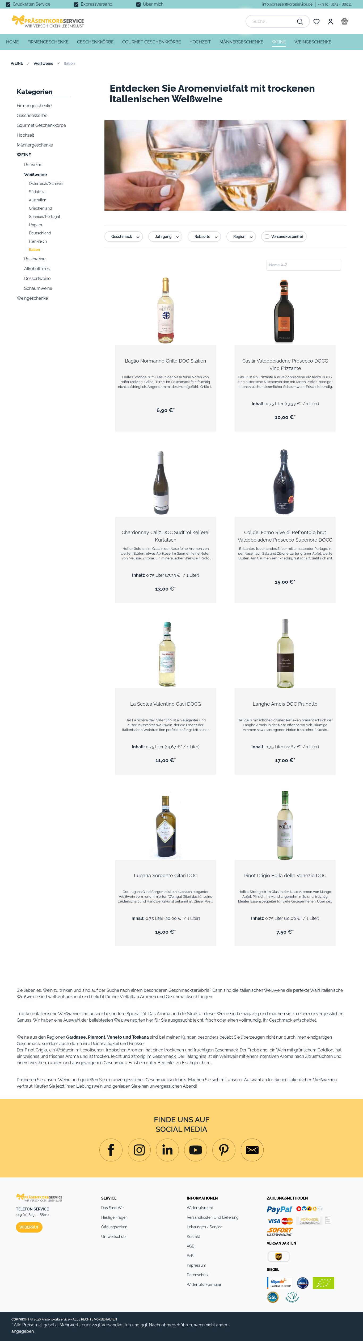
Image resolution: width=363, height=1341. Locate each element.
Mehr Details (168, 330)
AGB (190, 1246)
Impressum (196, 1265)
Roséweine (34, 258)
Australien (37, 200)
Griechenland (40, 208)
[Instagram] (110, 1150)
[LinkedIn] (167, 1150)
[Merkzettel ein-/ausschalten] (208, 285)
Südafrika (37, 192)
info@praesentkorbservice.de (287, 4)
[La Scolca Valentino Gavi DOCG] (165, 653)
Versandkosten (116, 1324)
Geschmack (122, 236)
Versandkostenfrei (287, 236)
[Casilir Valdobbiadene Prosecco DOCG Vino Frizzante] (285, 310)
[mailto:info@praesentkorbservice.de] (252, 1150)
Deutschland (40, 233)
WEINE (24, 154)
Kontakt (193, 1236)
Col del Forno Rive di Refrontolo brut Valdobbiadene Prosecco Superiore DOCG (285, 536)
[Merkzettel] (316, 21)
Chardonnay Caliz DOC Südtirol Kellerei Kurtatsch (165, 536)
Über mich (153, 4)
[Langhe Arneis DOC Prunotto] (285, 653)
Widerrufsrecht (200, 1208)
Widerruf (29, 1227)
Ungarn (35, 225)
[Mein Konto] (330, 21)
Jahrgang (163, 236)
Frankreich (38, 241)
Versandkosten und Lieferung (213, 1217)
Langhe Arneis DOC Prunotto (285, 704)
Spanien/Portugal (44, 216)
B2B (190, 1256)
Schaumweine (38, 288)
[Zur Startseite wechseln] (47, 21)
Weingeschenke (32, 298)
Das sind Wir (112, 1208)
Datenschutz (198, 1275)
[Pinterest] (223, 1150)
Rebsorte (203, 236)
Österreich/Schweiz (46, 183)
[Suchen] (300, 21)
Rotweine (33, 164)
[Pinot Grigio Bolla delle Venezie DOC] (285, 825)
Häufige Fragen (114, 1217)
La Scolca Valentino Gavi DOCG (165, 704)
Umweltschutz (113, 1236)
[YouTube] (195, 1150)
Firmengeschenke (34, 105)
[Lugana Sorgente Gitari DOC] (165, 825)
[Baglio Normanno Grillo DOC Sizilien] (165, 310)
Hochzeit (25, 135)
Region (239, 236)
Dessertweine (37, 278)
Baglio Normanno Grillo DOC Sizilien (165, 361)
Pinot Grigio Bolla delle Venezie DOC (285, 875)
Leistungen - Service (204, 1227)
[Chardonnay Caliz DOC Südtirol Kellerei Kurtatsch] (165, 482)
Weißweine (35, 174)
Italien (34, 249)
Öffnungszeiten (114, 1227)
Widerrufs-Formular (204, 1284)
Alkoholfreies (37, 268)
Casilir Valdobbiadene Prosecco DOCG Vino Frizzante (285, 364)
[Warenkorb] (344, 21)
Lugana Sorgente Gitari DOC (165, 875)
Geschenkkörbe (32, 115)
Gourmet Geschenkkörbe (41, 125)
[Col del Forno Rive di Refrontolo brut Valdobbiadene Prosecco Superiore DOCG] (285, 482)
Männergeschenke (35, 145)
